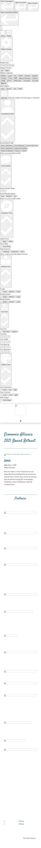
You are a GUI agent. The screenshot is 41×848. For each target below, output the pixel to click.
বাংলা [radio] (15, 75)
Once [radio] (2, 89)
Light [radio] (16, 395)
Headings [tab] (6, 251)
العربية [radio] (10, 75)
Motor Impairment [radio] (7, 148)
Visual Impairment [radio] (32, 145)
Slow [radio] (2, 196)
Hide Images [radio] (7, 400)
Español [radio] (35, 75)
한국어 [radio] (9, 81)
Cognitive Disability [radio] (21, 148)
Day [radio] (15, 89)
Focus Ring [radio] (6, 246)
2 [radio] (3, 65)
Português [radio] (27, 81)
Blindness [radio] (9, 145)
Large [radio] (18, 291)
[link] (7, 5)
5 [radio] (12, 65)
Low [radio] (10, 390)
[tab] (1, 251)
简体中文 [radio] (4, 83)
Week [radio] (20, 89)
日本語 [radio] (3, 81)
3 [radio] (6, 65)
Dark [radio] (10, 395)
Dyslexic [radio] (14, 331)
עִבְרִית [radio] (10, 78)
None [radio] (2, 145)
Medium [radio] (9, 196)
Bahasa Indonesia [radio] (24, 78)
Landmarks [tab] (14, 251)
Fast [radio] (15, 196)
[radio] (1, 191)
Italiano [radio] (35, 78)
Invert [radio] (5, 395)
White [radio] (11, 241)
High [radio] (15, 390)
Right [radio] (7, 70)
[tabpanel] (20, 254)
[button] (20, 420)
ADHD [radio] (24, 151)
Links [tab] (22, 251)
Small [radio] (5, 291)
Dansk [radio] (20, 75)
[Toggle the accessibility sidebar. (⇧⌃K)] (1, 28)
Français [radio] (3, 78)
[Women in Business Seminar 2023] (17, 454)
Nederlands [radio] (17, 81)
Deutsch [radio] (27, 75)
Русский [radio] (35, 81)
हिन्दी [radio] (15, 78)
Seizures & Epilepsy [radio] (7, 151)
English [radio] (3, 75)
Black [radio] (5, 241)
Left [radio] (2, 70)
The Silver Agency (29, 838)
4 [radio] (9, 65)
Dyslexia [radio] (17, 151)
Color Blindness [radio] (19, 145)
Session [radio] (8, 89)
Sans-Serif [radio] (6, 331)
